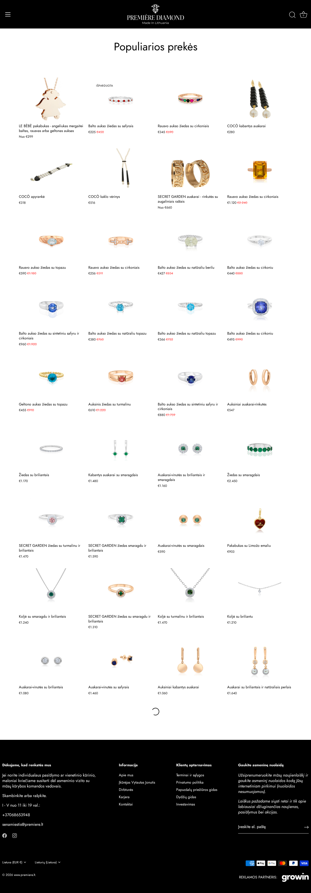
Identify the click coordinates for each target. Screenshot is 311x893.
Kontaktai (126, 804)
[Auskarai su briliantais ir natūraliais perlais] (259, 660)
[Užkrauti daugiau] (155, 712)
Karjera (124, 796)
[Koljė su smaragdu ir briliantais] (51, 590)
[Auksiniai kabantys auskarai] (190, 660)
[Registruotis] (306, 827)
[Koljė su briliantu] (259, 590)
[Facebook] (4, 835)
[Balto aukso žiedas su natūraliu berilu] (190, 241)
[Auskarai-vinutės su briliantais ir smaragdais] (190, 448)
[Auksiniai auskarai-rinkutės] (259, 377)
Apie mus (126, 774)
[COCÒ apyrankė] (51, 170)
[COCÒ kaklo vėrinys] (120, 170)
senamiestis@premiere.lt (22, 824)
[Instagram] (14, 835)
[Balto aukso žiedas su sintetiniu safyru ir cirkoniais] (51, 306)
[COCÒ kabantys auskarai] (259, 99)
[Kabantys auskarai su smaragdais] (120, 448)
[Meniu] (8, 14)
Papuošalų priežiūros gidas (196, 789)
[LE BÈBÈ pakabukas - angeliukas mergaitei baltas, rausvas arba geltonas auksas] (51, 99)
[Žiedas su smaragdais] (259, 448)
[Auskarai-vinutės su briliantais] (51, 660)
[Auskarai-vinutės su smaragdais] (190, 519)
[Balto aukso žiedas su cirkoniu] (259, 241)
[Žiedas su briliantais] (51, 448)
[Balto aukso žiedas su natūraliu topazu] (120, 306)
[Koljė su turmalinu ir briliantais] (190, 590)
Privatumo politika (190, 782)
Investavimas (185, 804)
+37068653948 (16, 815)
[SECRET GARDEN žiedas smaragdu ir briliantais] (120, 519)
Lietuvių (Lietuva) (46, 862)
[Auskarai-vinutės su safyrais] (120, 660)
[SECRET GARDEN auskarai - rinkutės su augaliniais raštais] (190, 170)
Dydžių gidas (186, 796)
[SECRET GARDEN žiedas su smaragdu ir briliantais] (120, 590)
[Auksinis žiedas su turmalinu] (120, 377)
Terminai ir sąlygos (190, 774)
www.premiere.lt (24, 874)
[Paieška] (292, 15)
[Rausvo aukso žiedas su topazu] (51, 241)
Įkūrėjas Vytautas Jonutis (137, 782)
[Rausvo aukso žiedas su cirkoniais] (190, 99)
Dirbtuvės (126, 789)
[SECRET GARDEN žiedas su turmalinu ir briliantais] (51, 519)
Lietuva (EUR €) (12, 862)
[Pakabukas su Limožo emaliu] (259, 519)
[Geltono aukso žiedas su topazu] (51, 377)
